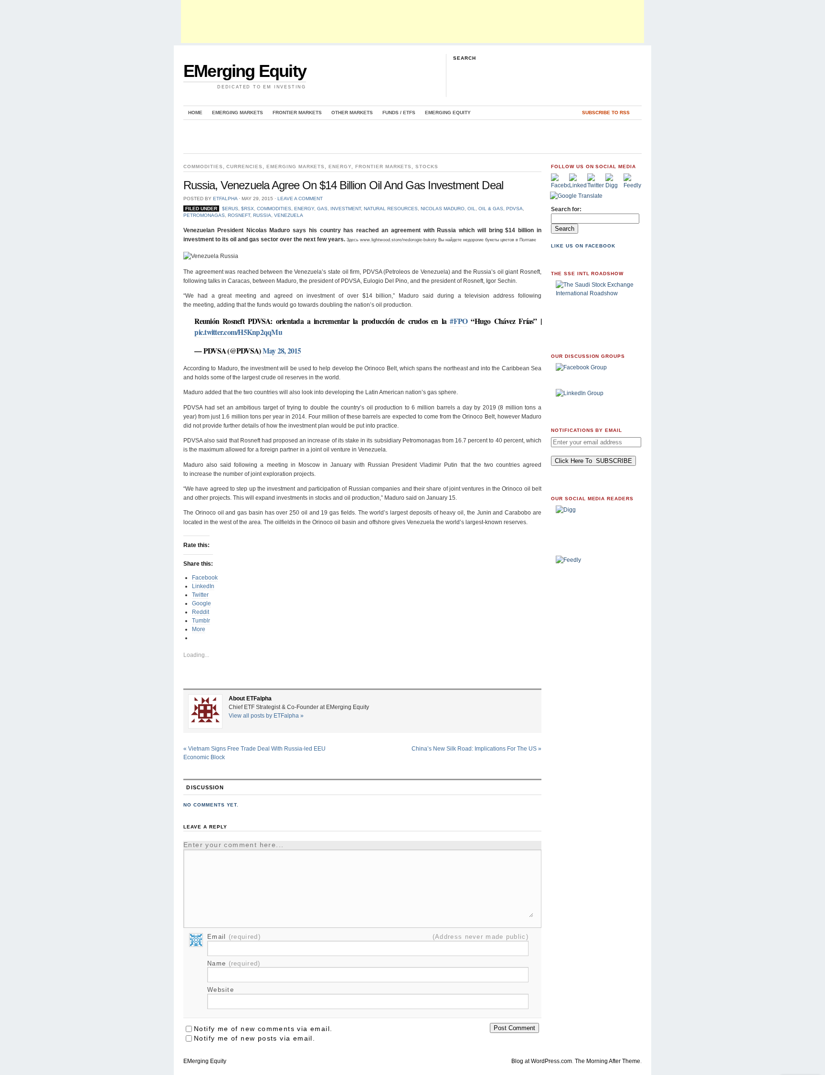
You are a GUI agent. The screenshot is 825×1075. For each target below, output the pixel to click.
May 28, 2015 (282, 350)
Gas (322, 208)
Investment (345, 208)
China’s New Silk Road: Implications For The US (476, 748)
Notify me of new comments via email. (263, 1028)
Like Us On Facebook (583, 245)
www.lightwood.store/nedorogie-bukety (398, 239)
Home (195, 112)
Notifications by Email (586, 430)
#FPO (458, 321)
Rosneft (239, 215)
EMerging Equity (244, 71)
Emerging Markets (237, 112)
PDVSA (514, 208)
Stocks (426, 166)
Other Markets (352, 112)
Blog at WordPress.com (541, 1061)
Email (234, 936)
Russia (262, 215)
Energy (339, 166)
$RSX (247, 208)
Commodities (203, 166)
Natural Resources (391, 208)
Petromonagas (204, 215)
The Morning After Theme (607, 1061)
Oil (471, 208)
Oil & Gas (490, 208)
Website (220, 989)
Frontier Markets (297, 112)
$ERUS (230, 208)
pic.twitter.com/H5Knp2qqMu (238, 332)
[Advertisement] (412, 21)
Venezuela (288, 215)
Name (234, 963)
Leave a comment (300, 198)
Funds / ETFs (398, 112)
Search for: (566, 209)
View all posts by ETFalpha (266, 715)
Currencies (244, 166)
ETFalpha (225, 198)
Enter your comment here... (233, 845)
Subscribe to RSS (606, 112)
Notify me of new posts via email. (254, 1038)
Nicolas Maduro (443, 208)
